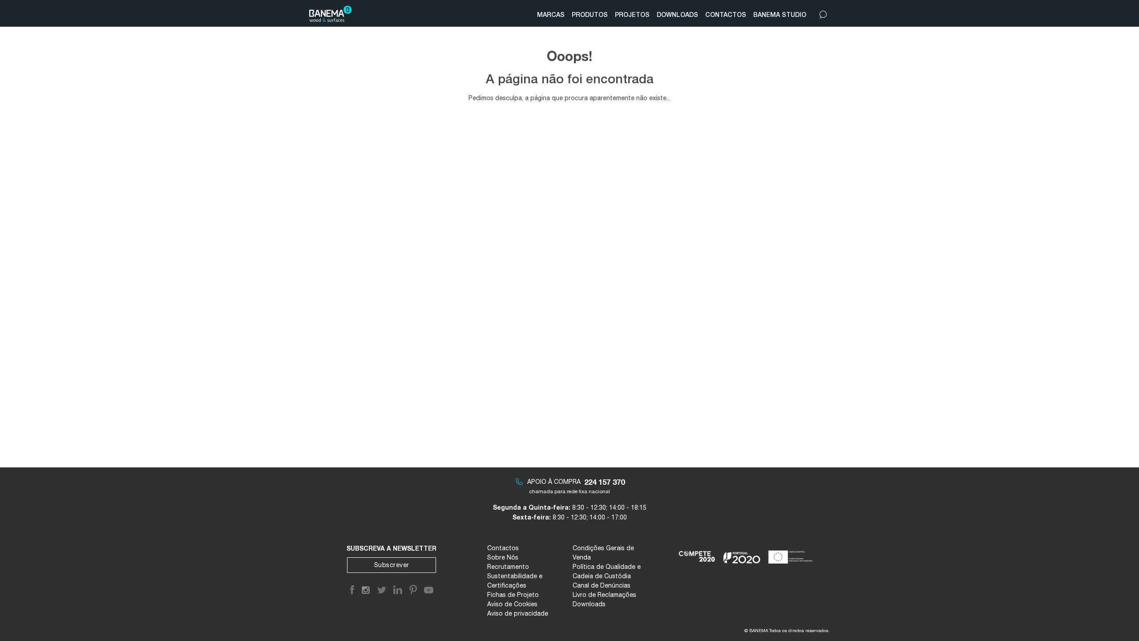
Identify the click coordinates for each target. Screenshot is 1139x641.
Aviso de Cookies (512, 604)
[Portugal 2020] (742, 553)
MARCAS (551, 14)
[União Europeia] (792, 553)
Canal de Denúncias (601, 585)
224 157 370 (604, 482)
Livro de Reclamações (604, 594)
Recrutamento (508, 566)
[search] (823, 12)
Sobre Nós (502, 557)
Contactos (503, 548)
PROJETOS (632, 14)
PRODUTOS (590, 14)
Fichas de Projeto (513, 594)
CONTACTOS (725, 14)
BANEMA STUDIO (779, 14)
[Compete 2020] (697, 553)
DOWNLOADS (677, 14)
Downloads (589, 604)
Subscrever (391, 564)
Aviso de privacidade (517, 613)
